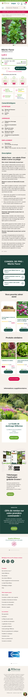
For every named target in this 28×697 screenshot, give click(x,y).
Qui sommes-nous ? (6, 570)
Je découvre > (10, 494)
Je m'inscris (14, 528)
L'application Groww (6, 623)
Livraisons (4, 616)
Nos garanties (5, 614)
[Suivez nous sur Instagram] (8, 561)
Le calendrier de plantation (8, 621)
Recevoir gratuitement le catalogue (10, 631)
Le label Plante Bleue (7, 583)
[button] (16, 467)
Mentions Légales (6, 607)
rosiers (21, 676)
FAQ (3, 588)
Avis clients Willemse (7, 578)
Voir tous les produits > (14, 378)
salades (10, 174)
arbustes (17, 676)
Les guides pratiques (7, 626)
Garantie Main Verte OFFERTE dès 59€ (14, 0)
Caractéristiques (8, 103)
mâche (10, 185)
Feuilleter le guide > (14, 437)
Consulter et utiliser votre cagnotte (10, 597)
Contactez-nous (5, 636)
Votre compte (5, 594)
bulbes (14, 676)
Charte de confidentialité (7, 604)
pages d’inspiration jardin (13, 684)
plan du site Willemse (18, 688)
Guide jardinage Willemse (8, 628)
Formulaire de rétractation (8, 602)
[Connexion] (21, 3)
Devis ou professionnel (7, 638)
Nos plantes (4, 575)
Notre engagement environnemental (10, 580)
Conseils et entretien (6, 641)
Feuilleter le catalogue (7, 633)
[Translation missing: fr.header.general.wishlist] (18, 3)
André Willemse (5, 573)
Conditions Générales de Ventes (9, 599)
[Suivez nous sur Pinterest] (12, 561)
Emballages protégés (7, 585)
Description (6, 153)
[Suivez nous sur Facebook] (3, 561)
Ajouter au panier (8, 330)
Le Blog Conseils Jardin (7, 619)
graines (11, 676)
